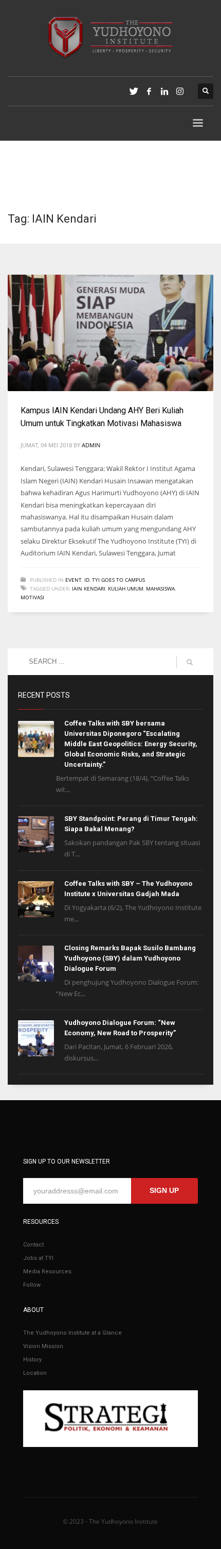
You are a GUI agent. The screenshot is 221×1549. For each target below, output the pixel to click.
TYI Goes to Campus (118, 579)
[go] (189, 662)
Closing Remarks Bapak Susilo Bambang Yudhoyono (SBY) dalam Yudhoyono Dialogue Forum (130, 958)
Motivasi (32, 597)
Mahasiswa (160, 588)
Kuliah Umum (125, 588)
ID (86, 579)
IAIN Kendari (88, 588)
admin (91, 445)
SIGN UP (164, 1190)
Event (73, 579)
